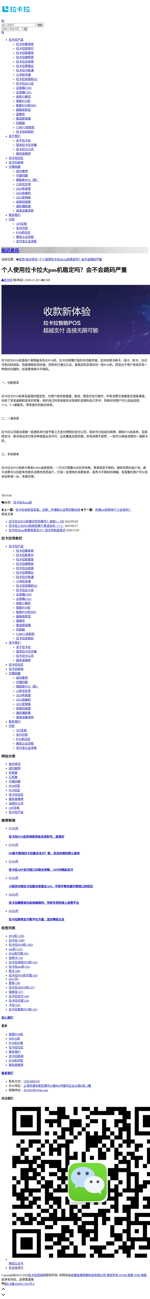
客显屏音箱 (23, 118)
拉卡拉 (7, 280)
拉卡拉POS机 (21, 944)
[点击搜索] (2, 20)
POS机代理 (19, 953)
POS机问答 (16, 1060)
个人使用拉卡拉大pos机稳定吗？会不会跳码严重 (70, 259)
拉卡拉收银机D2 (26, 79)
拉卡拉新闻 (16, 162)
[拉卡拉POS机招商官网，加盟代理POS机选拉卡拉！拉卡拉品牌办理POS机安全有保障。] (16, 13)
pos (13, 979)
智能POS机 (23, 101)
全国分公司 (16, 803)
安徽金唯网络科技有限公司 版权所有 (94, 1275)
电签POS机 (16, 1034)
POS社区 (14, 790)
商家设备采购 (25, 210)
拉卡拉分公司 (25, 149)
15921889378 (31, 1081)
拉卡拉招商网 (37, 1275)
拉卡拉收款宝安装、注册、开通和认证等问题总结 (48, 509)
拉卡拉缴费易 (25, 57)
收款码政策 (23, 201)
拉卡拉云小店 (25, 83)
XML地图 (140, 1275)
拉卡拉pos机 (19, 966)
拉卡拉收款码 (25, 131)
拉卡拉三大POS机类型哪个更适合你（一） (36, 525)
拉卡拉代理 (19, 1000)
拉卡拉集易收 (25, 44)
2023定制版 (23, 197)
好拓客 (13, 772)
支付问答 (22, 228)
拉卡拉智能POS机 (23, 1009)
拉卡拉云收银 (25, 61)
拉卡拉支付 (19, 996)
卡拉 (14, 1005)
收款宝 (16, 991)
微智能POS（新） (27, 180)
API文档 (21, 223)
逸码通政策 (23, 206)
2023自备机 (23, 193)
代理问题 (22, 175)
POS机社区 (23, 232)
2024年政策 (23, 188)
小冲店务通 (23, 74)
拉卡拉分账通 (25, 70)
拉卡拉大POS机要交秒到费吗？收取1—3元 (36, 521)
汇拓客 (13, 777)
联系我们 (14, 215)
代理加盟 (14, 166)
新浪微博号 (16, 1267)
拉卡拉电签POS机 (23, 962)
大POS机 (14, 1038)
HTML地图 (126, 1275)
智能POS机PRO (26, 105)
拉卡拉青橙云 (25, 66)
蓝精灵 (20, 114)
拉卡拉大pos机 (22, 502)
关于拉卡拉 (23, 140)
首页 (22, 259)
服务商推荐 (23, 153)
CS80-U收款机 (25, 127)
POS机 (16, 936)
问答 (12, 219)
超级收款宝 (23, 109)
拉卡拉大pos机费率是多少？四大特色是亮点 (37, 530)
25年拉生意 (23, 184)
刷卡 (14, 971)
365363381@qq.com (35, 1090)
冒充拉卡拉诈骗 (26, 144)
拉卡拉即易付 (25, 48)
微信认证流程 (25, 237)
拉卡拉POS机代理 (23, 975)
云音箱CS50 (23, 87)
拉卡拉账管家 (25, 52)
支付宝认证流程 (26, 241)
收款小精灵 (23, 96)
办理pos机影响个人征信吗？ (113, 509)
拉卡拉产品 (16, 39)
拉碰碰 (20, 123)
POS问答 (14, 785)
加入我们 (7, 1017)
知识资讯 (10, 250)
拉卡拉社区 (16, 158)
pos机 (16, 949)
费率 (14, 983)
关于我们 (14, 136)
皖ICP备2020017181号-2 (19, 1283)
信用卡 (16, 958)
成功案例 (22, 171)
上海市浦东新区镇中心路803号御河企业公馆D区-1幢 (57, 1085)
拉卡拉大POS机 (21, 987)
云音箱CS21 (23, 92)
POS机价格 (16, 1043)
